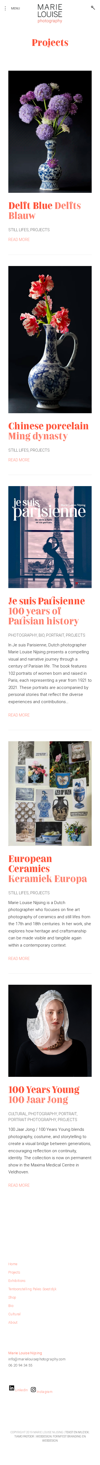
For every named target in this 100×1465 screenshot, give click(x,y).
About (13, 1322)
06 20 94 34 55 (20, 1365)
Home (12, 1264)
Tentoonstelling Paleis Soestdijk (32, 1289)
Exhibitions (17, 1281)
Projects (40, 230)
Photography (22, 635)
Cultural (17, 1114)
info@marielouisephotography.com (37, 1359)
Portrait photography (32, 1119)
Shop (12, 1297)
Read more (19, 239)
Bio (41, 635)
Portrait (55, 635)
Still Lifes (18, 230)
